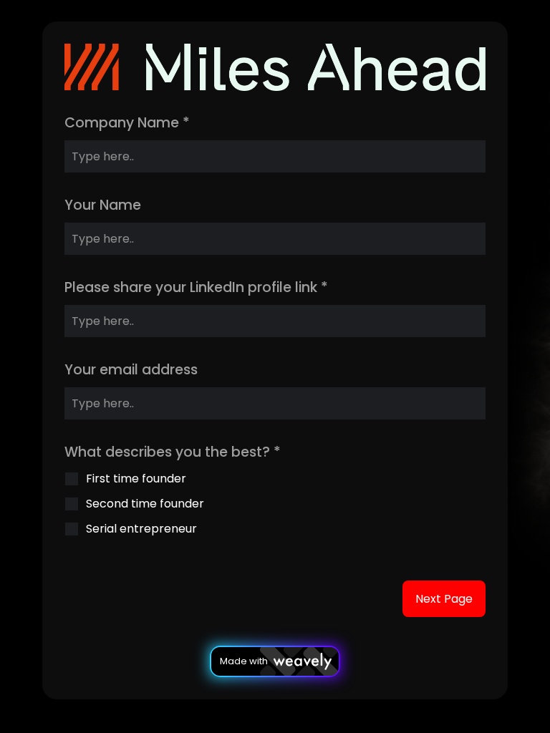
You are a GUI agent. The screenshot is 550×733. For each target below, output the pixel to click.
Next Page (444, 599)
